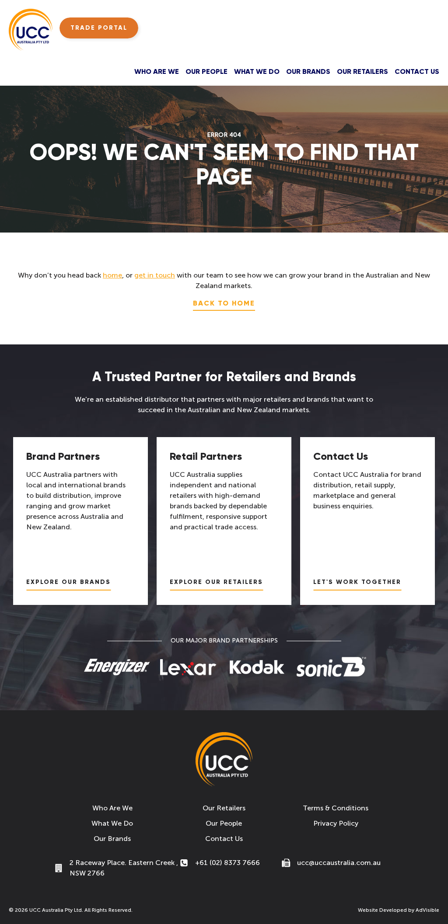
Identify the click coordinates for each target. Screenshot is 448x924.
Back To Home (224, 303)
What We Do (257, 71)
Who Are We (156, 71)
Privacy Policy (335, 823)
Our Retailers (362, 71)
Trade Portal (98, 27)
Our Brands (308, 71)
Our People (207, 71)
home (112, 275)
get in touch (154, 275)
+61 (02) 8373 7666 (227, 862)
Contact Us (417, 71)
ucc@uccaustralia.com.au (339, 862)
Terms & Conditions (335, 808)
